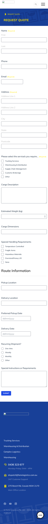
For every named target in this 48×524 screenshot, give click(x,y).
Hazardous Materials (13, 254)
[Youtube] (10, 504)
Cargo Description (9, 184)
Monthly (8, 356)
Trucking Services (12, 161)
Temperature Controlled (14, 246)
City (3, 118)
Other (7, 177)
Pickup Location (8, 282)
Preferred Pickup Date (11, 313)
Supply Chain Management (15, 169)
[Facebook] (5, 504)
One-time (9, 348)
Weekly (8, 352)
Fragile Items (10, 250)
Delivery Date (7, 328)
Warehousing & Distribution (16, 165)
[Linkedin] (16, 504)
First (3, 35)
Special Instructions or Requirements (18, 368)
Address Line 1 (8, 96)
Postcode (5, 141)
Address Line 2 (8, 107)
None (7, 262)
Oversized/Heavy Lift (13, 258)
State (3, 130)
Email (7, 76)
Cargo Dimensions (10, 226)
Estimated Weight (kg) (11, 211)
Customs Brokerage (13, 173)
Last (3, 46)
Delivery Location (9, 298)
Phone (4, 61)
